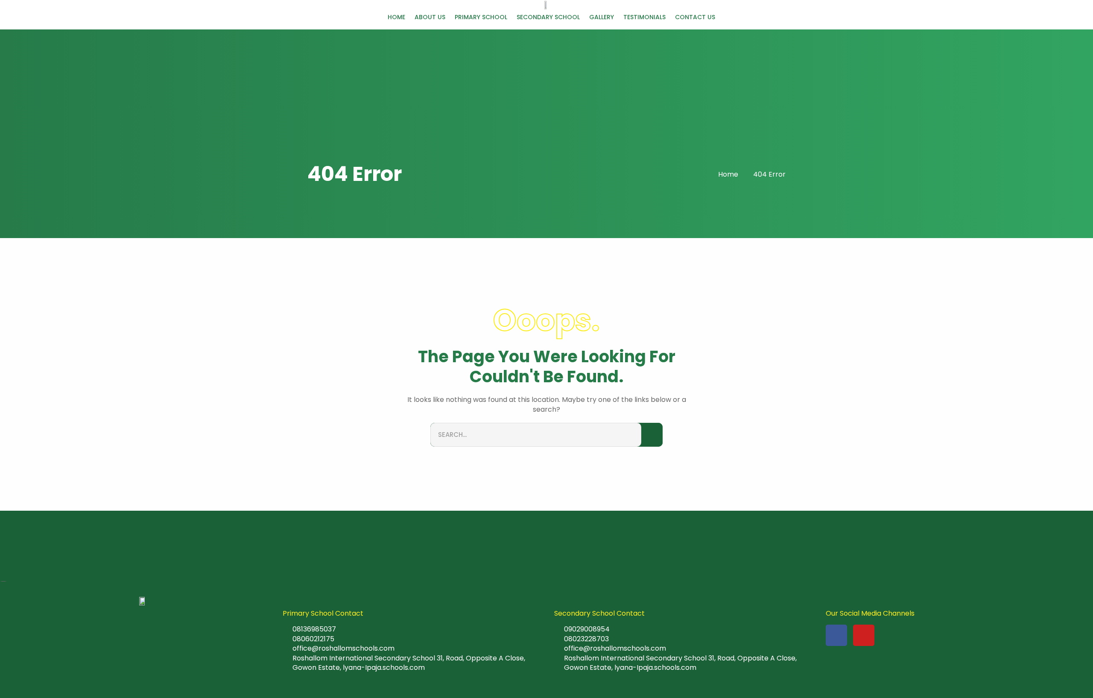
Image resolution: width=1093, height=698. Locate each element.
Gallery (601, 17)
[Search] (652, 435)
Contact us (695, 17)
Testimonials (644, 17)
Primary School (481, 17)
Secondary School (548, 17)
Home (396, 17)
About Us (430, 17)
